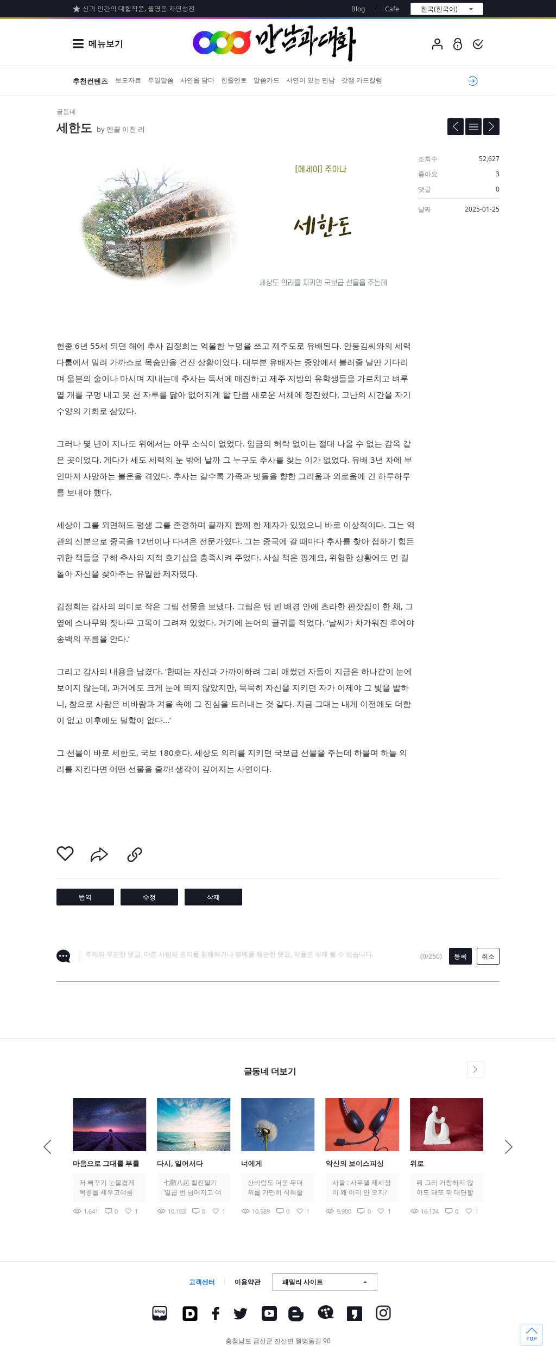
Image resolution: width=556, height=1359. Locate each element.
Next (509, 1147)
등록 (460, 956)
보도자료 (128, 80)
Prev (47, 1147)
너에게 (251, 1163)
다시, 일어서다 (180, 1163)
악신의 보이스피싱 (355, 1163)
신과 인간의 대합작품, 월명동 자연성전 (139, 8)
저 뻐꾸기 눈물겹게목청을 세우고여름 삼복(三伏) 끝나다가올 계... (108, 1187)
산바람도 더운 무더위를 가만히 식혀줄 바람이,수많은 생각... (278, 1187)
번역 (85, 897)
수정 (149, 897)
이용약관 (248, 1281)
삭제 (213, 897)
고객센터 (202, 1281)
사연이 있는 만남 (310, 80)
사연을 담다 (197, 80)
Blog (358, 9)
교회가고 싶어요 (471, 81)
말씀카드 (267, 80)
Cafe (392, 9)
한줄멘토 (234, 80)
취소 (488, 956)
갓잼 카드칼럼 (362, 80)
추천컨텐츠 (90, 81)
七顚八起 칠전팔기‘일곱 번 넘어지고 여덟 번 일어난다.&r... (192, 1187)
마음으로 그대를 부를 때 (106, 1164)
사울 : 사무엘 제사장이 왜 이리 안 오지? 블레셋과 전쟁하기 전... (361, 1187)
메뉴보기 (106, 43)
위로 (417, 1163)
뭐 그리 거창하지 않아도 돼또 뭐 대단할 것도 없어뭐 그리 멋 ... (444, 1187)
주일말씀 (161, 80)
